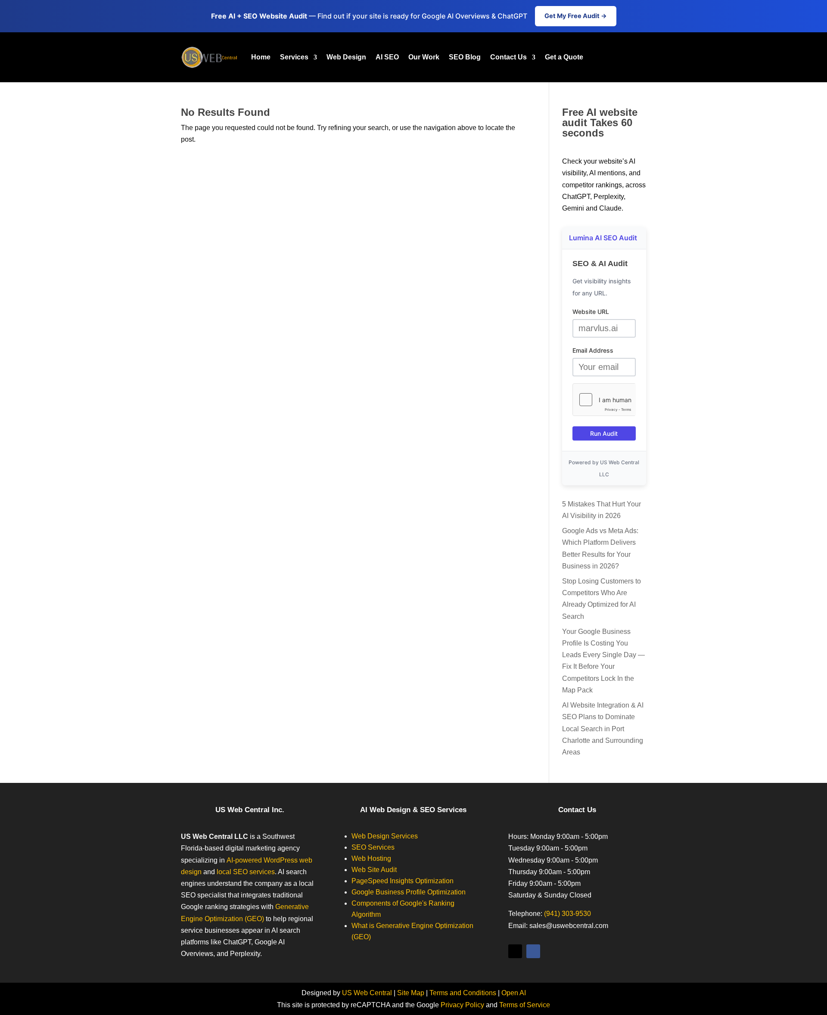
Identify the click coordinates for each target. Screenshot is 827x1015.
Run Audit (604, 433)
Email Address (592, 350)
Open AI (513, 992)
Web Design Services (384, 836)
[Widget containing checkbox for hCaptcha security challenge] (604, 399)
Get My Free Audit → (575, 16)
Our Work (423, 57)
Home (260, 57)
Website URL (590, 311)
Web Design (346, 57)
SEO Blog (465, 57)
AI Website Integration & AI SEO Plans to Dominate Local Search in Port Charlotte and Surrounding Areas (603, 728)
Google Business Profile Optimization (408, 892)
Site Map (410, 992)
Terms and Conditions (462, 992)
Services (294, 57)
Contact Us (508, 57)
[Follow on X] (515, 951)
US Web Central (367, 992)
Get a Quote (564, 57)
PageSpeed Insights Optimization (402, 881)
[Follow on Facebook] (533, 951)
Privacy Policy (462, 1005)
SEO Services (373, 847)
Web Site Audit (374, 869)
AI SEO (387, 57)
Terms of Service (524, 1005)
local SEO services (246, 871)
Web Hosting (371, 858)
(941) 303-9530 (567, 913)
